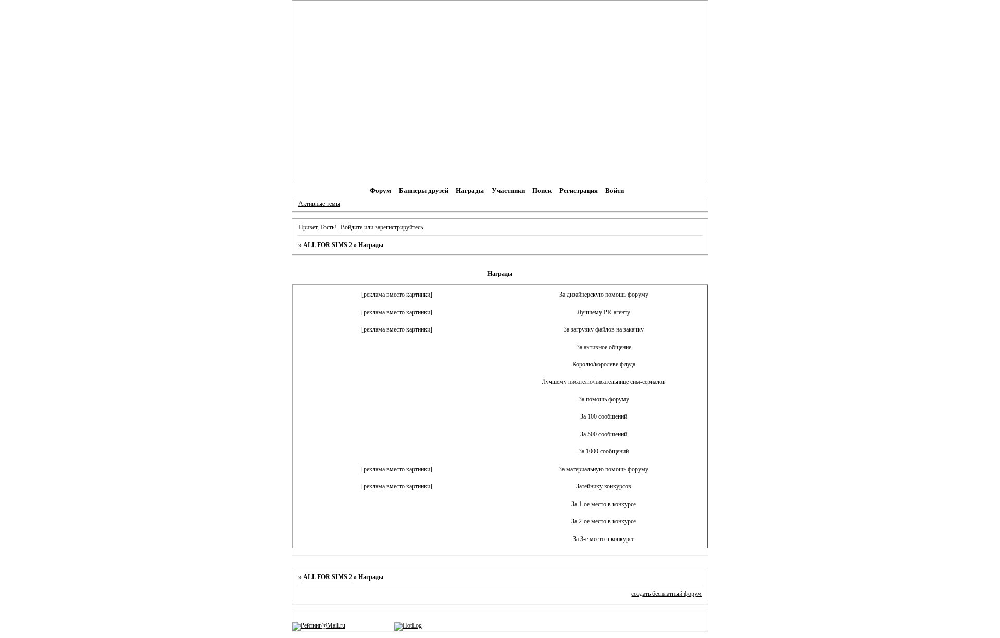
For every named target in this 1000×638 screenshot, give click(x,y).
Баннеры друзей (423, 190)
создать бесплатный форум (666, 594)
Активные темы (319, 204)
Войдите (351, 227)
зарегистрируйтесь (399, 227)
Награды (470, 190)
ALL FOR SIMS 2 (327, 245)
